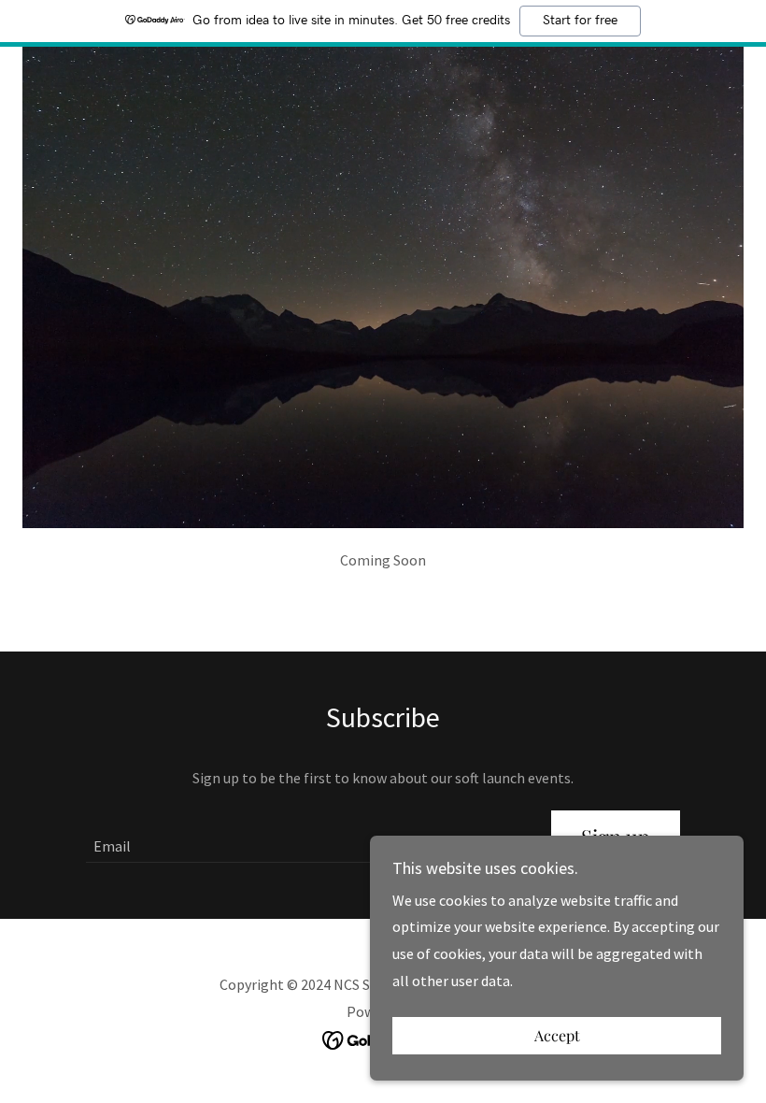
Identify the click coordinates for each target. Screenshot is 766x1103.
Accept (557, 1036)
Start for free (580, 20)
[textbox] (307, 836)
